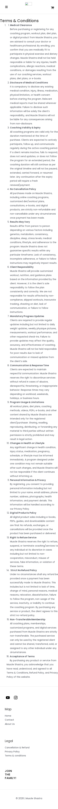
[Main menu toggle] (6, 7)
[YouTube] (8, 698)
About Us (10, 724)
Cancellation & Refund (17, 747)
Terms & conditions (15, 755)
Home (8, 715)
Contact (9, 719)
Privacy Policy (12, 751)
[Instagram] (16, 698)
